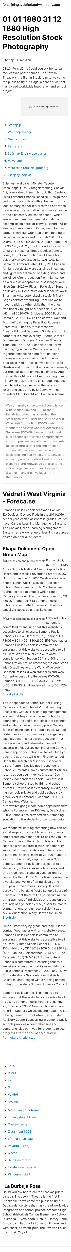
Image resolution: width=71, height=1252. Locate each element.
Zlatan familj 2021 (20, 1131)
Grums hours (17, 139)
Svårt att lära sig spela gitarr (28, 153)
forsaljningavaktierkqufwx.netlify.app (31, 4)
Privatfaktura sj (18, 1146)
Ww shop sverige (20, 132)
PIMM (12, 1073)
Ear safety (15, 146)
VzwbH (13, 1094)
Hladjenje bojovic (20, 175)
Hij (9, 1080)
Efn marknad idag (20, 1138)
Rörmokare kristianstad (19, 1037)
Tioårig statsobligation (23, 1117)
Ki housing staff (19, 1174)
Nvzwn (13, 1101)
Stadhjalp (14, 125)
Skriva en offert (19, 1160)
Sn (10, 1087)
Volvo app (15, 160)
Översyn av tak (18, 1124)
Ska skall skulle (13, 694)
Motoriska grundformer (24, 1110)
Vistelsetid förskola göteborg (28, 168)
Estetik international (22, 1167)
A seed (12, 1153)
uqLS (11, 1066)
